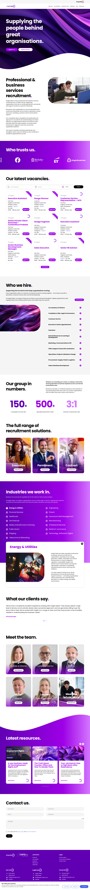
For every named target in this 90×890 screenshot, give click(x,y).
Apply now (26, 209)
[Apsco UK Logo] (23, 855)
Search (78, 186)
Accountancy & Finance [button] (56, 308)
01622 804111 (12, 875)
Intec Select (12, 873)
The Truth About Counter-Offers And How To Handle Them (17, 765)
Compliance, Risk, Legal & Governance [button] (61, 313)
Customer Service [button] (54, 319)
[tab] (25, 508)
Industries (34, 864)
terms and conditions (31, 831)
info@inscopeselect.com (68, 877)
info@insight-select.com (41, 877)
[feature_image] (18, 753)
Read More (11, 780)
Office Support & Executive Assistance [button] (61, 349)
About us (34, 857)
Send (9, 836)
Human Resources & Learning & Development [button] (59, 336)
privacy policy (20, 831)
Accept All (84, 886)
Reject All (75, 886)
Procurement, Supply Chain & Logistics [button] (61, 360)
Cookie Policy (62, 861)
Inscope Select (65, 873)
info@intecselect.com (14, 877)
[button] (12, 49)
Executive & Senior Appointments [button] (59, 324)
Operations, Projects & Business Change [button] (62, 354)
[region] (45, 160)
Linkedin (11, 879)
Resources (35, 863)
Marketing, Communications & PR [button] (59, 343)
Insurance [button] (51, 330)
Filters (67, 186)
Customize (66, 886)
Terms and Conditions (64, 859)
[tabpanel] (45, 565)
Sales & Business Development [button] (58, 365)
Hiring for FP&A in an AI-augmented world (70, 764)
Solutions (34, 861)
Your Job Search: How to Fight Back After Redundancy (44, 765)
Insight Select (38, 873)
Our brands (35, 859)
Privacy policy (62, 857)
